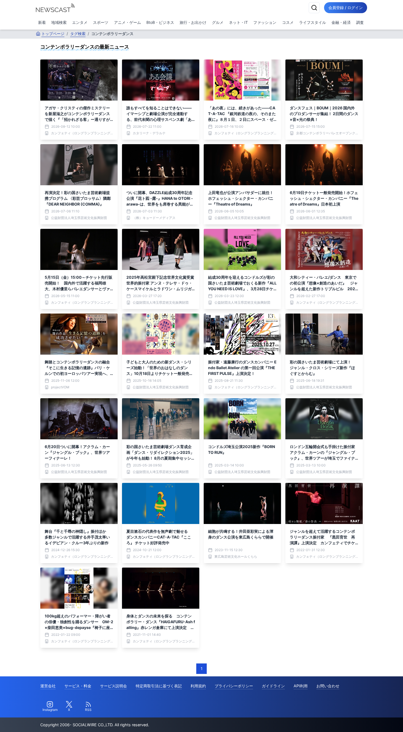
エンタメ (79, 22)
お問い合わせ (327, 685)
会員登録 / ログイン (345, 7)
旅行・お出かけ (193, 22)
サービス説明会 (113, 685)
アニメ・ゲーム (127, 22)
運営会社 (48, 685)
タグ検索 (78, 33)
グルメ (217, 22)
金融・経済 (341, 22)
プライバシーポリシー (234, 685)
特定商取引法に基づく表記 (159, 685)
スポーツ (100, 22)
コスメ (288, 22)
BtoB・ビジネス (160, 22)
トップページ (52, 33)
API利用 (301, 685)
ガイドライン (273, 685)
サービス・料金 (77, 685)
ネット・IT (238, 22)
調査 (360, 22)
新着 (42, 22)
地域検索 (59, 22)
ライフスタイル (312, 22)
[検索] (314, 7)
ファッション (264, 22)
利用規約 (198, 685)
